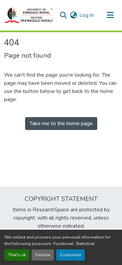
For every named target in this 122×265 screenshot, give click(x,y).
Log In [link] (86, 15)
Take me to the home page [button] (61, 123)
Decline (42, 255)
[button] (29, 15)
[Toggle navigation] (110, 15)
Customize (70, 255)
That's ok (17, 255)
